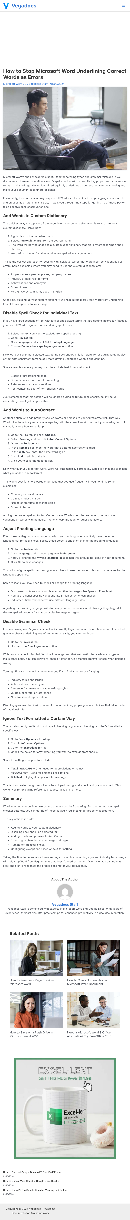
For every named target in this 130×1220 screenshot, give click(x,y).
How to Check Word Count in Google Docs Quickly (31, 1181)
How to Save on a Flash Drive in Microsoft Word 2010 (31, 1034)
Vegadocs (24, 6)
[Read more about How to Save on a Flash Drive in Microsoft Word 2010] (36, 1010)
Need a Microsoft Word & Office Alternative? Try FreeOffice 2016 (89, 1034)
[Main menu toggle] (123, 5)
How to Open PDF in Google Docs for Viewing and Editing (35, 1190)
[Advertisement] (65, 35)
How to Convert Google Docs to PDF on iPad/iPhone (32, 1172)
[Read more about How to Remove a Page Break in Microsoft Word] (36, 957)
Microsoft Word (12, 83)
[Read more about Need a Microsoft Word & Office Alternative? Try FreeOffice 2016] (93, 1010)
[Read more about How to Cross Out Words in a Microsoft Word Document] (93, 957)
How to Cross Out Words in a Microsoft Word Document (87, 982)
